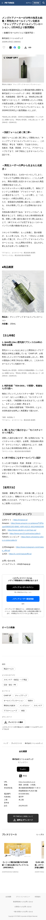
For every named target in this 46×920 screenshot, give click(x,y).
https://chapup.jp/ (20, 520)
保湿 (23, 711)
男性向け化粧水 (9, 705)
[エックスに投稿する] (10, 47)
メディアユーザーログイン (23, 587)
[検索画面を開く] (43, 2)
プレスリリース (16, 743)
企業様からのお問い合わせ (23, 907)
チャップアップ (21, 695)
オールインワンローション (14, 701)
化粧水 (30, 701)
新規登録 (36, 3)
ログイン (29, 3)
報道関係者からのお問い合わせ (23, 902)
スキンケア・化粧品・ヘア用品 (15, 680)
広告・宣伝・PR (10, 685)
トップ (5, 743)
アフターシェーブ (10, 711)
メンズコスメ (24, 705)
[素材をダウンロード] (25, 47)
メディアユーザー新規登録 (23, 599)
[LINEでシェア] (19, 47)
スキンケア (38, 705)
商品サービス (9, 669)
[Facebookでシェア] (15, 47)
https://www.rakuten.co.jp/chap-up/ (22, 530)
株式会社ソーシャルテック (34, 743)
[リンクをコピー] (30, 47)
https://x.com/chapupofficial (20, 554)
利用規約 (37, 897)
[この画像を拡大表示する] (10, 638)
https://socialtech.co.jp (27, 782)
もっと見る (40, 834)
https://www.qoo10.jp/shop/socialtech (25, 534)
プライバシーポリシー (23, 897)
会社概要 (8, 897)
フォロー (23, 769)
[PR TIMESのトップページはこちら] (9, 3)
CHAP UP (7, 695)
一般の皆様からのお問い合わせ (23, 912)
